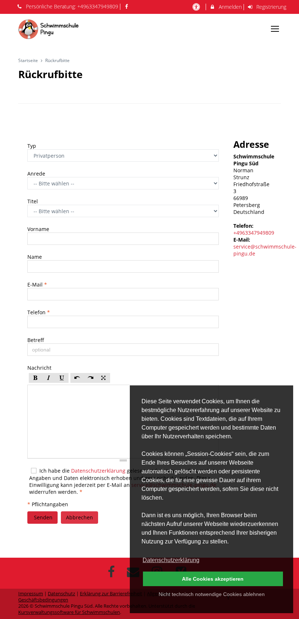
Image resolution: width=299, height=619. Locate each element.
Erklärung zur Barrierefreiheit (111, 594)
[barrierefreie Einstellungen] (197, 6)
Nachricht (40, 367)
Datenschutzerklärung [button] (171, 560)
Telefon (38, 312)
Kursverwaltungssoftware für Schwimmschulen (69, 612)
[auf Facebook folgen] (128, 6)
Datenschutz (61, 594)
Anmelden (229, 6)
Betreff (36, 340)
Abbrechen (79, 517)
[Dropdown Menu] (275, 29)
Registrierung (270, 6)
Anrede (37, 173)
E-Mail (37, 284)
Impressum (30, 594)
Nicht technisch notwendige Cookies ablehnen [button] (212, 594)
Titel (33, 201)
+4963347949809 (97, 6)
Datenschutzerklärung (98, 470)
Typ (32, 145)
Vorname (39, 229)
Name (35, 256)
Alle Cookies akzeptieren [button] (213, 579)
